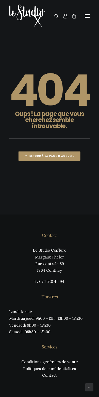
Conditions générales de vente (49, 361)
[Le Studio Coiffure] (27, 16)
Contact (49, 375)
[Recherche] (54, 16)
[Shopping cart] (71, 16)
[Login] (63, 16)
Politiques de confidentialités (49, 368)
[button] (87, 16)
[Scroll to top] (89, 387)
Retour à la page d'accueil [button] (51, 156)
